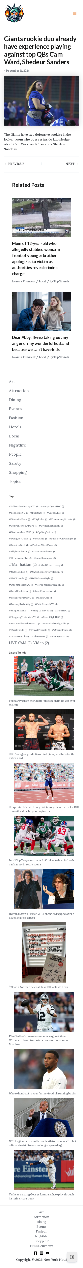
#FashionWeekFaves (43, 545)
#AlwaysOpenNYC (52, 506)
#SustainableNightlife (56, 623)
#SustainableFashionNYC (24, 623)
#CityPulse (39, 519)
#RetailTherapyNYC (21, 597)
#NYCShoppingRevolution (46, 571)
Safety (15, 463)
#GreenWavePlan (20, 557)
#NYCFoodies (18, 571)
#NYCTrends (18, 578)
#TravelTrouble (39, 629)
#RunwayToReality (21, 604)
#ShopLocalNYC (42, 610)
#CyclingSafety (46, 532)
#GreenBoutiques (43, 551)
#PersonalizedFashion (49, 584)
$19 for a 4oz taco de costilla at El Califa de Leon (38, 987)
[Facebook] (35, 1253)
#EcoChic (40, 538)
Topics (15, 481)
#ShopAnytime (19, 610)
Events (15, 408)
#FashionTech (19, 545)
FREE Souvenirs (41, 1246)
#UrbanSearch (19, 636)
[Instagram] (41, 1253)
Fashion (16, 417)
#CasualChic (55, 512)
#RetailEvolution (20, 591)
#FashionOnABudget (62, 538)
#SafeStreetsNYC (46, 604)
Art (12, 381)
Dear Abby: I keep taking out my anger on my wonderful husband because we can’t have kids (40, 343)
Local (42, 281)
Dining (15, 399)
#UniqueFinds (62, 629)
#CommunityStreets (62, 519)
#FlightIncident (19, 551)
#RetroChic (44, 597)
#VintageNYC (59, 636)
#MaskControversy (50, 564)
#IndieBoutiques (44, 557)
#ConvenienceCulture (23, 525)
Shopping (18, 472)
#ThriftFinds (18, 629)
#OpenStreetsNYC (21, 584)
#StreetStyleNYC (52, 616)
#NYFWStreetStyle (41, 578)
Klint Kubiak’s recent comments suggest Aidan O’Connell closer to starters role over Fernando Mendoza (38, 1040)
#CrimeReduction (51, 525)
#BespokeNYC (18, 512)
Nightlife (17, 445)
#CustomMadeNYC (21, 532)
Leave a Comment (23, 281)
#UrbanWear (39, 636)
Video (41, 642)
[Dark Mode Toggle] (72, 1257)
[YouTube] (47, 1253)
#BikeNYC (37, 512)
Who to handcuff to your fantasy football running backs (42, 1093)
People (15, 454)
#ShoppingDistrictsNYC (24, 616)
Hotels (15, 426)
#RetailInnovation (44, 591)
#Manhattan (23, 564)
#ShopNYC (62, 610)
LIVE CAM (20, 642)
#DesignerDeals (20, 538)
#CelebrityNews (19, 519)
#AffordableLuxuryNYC (23, 506)
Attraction (19, 390)
